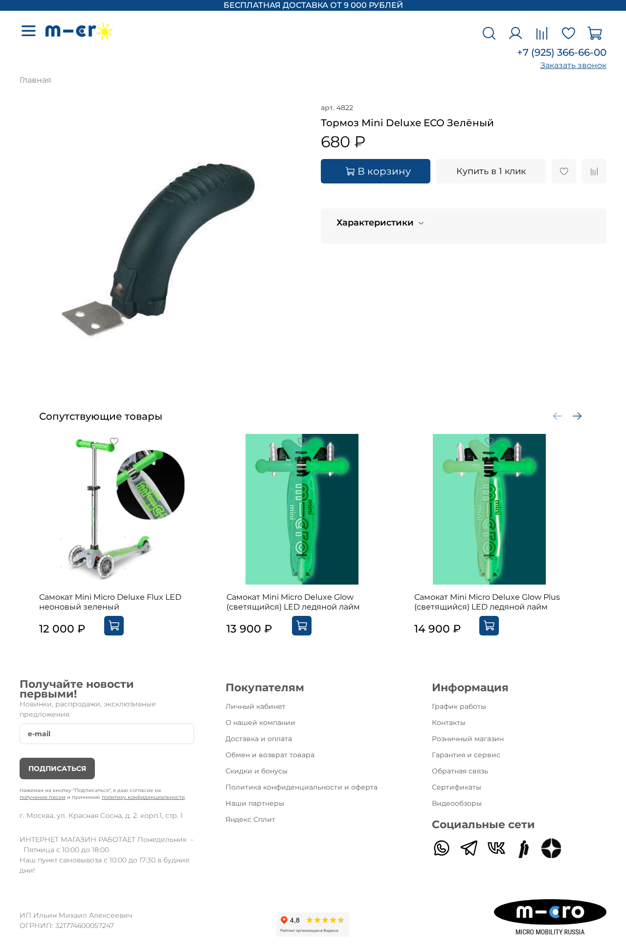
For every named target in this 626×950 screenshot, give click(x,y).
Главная (35, 80)
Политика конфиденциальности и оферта (301, 787)
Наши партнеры (254, 803)
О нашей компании (260, 722)
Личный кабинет (255, 706)
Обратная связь (460, 771)
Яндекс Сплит (250, 819)
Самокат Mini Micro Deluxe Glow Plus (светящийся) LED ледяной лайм (487, 601)
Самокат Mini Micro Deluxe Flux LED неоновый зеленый (110, 601)
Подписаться (57, 768)
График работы (459, 706)
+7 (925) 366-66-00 (561, 52)
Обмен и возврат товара (269, 754)
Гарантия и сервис (466, 754)
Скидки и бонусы (256, 771)
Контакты (449, 722)
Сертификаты (456, 787)
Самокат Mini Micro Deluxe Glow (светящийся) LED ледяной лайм (293, 601)
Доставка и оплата (258, 738)
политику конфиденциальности (143, 797)
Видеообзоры (457, 803)
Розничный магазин (468, 738)
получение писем (43, 797)
